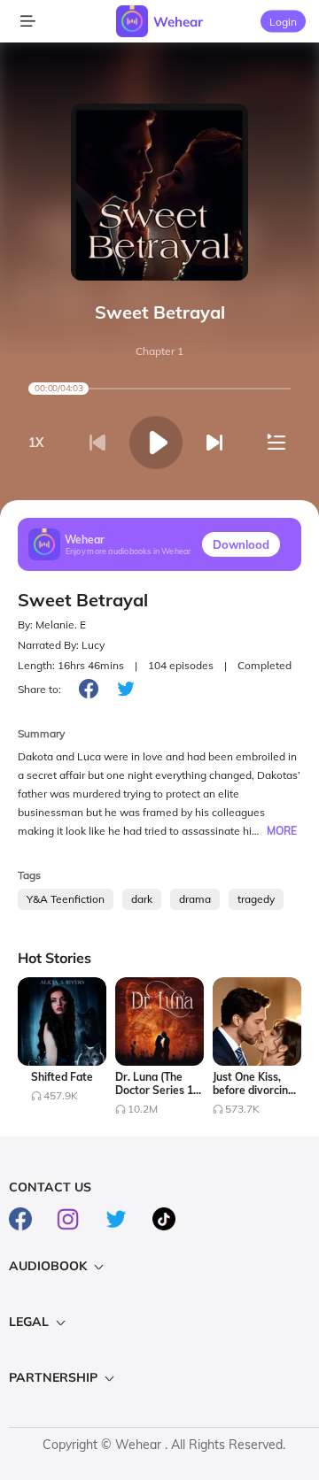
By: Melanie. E (52, 624)
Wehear (178, 21)
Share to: (39, 689)
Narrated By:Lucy (61, 644)
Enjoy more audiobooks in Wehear (128, 550)
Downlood (241, 544)
